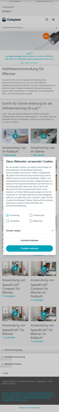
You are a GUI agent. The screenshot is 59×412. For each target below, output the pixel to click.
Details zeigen (13, 230)
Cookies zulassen (29, 248)
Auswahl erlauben (29, 240)
